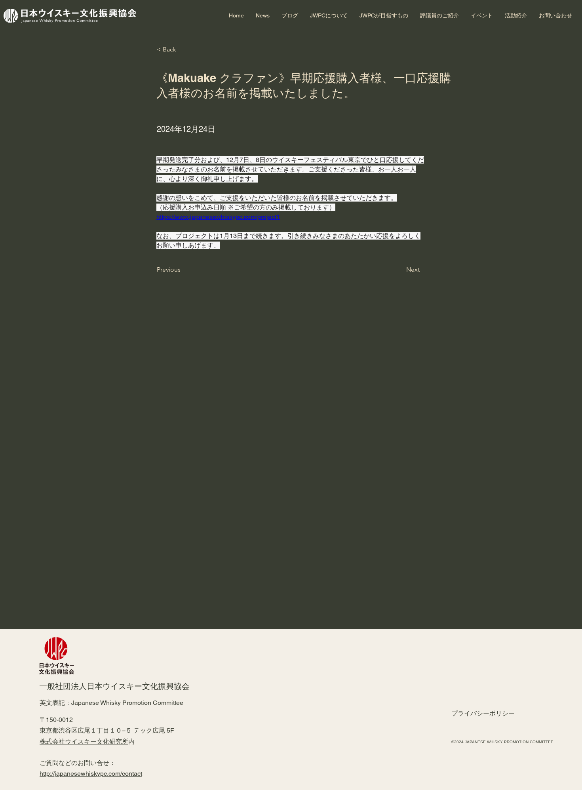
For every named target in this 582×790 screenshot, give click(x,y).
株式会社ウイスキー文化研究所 (84, 741)
